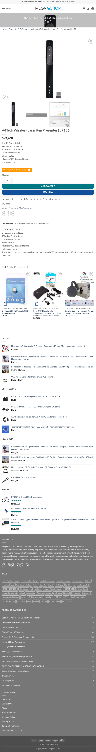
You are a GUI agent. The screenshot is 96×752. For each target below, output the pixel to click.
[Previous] (7, 69)
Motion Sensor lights (79, 589)
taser (29, 601)
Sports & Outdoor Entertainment (16, 671)
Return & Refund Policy (12, 730)
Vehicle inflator (54, 601)
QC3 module (75, 593)
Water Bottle (66, 601)
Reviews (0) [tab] (44, 223)
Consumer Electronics (11, 627)
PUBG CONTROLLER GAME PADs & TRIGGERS (23, 666)
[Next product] (46, 22)
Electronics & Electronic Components (18, 637)
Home (27, 17)
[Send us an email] (22, 565)
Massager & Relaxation (12, 651)
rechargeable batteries (11, 597)
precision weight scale (61, 593)
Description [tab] (7, 223)
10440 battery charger (11, 581)
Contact (50, 745)
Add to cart (48, 186)
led (31, 589)
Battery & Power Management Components (21, 617)
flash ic (50, 585)
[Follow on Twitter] (18, 565)
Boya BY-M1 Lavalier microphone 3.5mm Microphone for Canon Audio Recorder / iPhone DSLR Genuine (47, 313)
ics (75, 585)
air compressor (77, 581)
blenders (6, 585)
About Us (6, 699)
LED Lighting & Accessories (13, 646)
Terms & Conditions (10, 726)
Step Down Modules (78, 597)
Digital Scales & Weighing (13, 632)
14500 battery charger (30, 581)
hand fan (68, 585)
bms (12, 585)
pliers (22, 593)
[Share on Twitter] (13, 213)
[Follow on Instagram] (9, 565)
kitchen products (84, 585)
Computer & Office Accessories (53, 17)
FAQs (4, 708)
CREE (35, 585)
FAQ (57, 745)
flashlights (59, 585)
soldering (58, 597)
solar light (49, 597)
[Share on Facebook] (9, 213)
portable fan (30, 593)
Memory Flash (49, 589)
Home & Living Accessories (13, 642)
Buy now (48, 192)
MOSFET (67, 589)
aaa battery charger (47, 581)
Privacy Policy (8, 721)
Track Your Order (9, 712)
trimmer (44, 601)
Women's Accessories (11, 685)
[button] (6, 8)
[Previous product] (50, 22)
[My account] (88, 8)
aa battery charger (63, 581)
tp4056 (36, 601)
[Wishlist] (84, 8)
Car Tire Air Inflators (23, 585)
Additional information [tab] (26, 223)
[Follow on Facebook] (4, 565)
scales (23, 597)
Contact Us (7, 703)
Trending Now (8, 676)
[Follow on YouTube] (27, 565)
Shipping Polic (8, 717)
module (58, 589)
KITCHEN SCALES (9, 589)
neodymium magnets (10, 593)
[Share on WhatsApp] (4, 213)
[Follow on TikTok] (13, 565)
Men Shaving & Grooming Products (17, 656)
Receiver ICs (86, 593)
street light (21, 601)
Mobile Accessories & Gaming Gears (17, 661)
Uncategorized (8, 680)
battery (88, 581)
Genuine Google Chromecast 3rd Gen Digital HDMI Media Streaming (79, 312)
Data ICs (43, 585)
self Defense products (35, 597)
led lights (38, 589)
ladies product (23, 589)
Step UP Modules (9, 601)
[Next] (89, 69)
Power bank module (44, 593)
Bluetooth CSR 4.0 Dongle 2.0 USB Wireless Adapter (15, 312)
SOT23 (66, 597)
